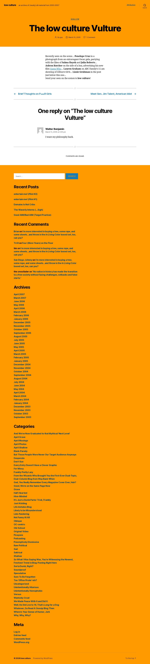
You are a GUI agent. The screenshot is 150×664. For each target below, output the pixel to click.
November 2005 (22, 326)
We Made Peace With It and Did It (31, 601)
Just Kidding (20, 503)
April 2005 (19, 350)
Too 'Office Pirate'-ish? (25, 580)
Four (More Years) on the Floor (37, 243)
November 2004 (22, 368)
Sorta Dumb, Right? (23, 566)
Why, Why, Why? (22, 615)
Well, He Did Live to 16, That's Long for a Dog (36, 605)
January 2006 (21, 319)
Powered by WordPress (43, 658)
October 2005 (21, 329)
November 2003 (22, 410)
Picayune (18, 535)
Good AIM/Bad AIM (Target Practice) (32, 215)
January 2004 (21, 403)
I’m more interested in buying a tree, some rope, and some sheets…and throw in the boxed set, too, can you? (45, 234)
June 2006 (19, 301)
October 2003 (21, 413)
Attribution (131, 5)
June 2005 (19, 343)
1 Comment (90, 37)
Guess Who (55, 69)
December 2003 (22, 406)
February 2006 (21, 315)
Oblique (18, 521)
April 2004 (19, 392)
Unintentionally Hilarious (26, 587)
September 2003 (22, 417)
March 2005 (20, 354)
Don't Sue (18, 461)
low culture (10, 5)
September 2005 (22, 333)
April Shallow (20, 447)
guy (61, 37)
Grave (17, 489)
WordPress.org (21, 642)
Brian (16, 231)
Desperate (19, 458)
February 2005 (21, 357)
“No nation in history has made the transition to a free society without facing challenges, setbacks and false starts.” (45, 274)
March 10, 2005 (75, 37)
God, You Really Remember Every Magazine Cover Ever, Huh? (45, 482)
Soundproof (20, 570)
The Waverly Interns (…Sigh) (28, 210)
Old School (19, 528)
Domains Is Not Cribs (24, 204)
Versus (17, 594)
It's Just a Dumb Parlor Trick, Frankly (32, 500)
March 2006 (20, 312)
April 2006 (19, 308)
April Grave (19, 437)
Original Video (21, 531)
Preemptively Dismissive (26, 542)
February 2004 (21, 399)
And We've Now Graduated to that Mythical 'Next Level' (42, 433)
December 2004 (22, 364)
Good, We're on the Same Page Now (32, 486)
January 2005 (21, 361)
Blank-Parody (20, 451)
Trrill (16, 243)
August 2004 (20, 378)
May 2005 (19, 347)
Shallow (75, 19)
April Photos (20, 444)
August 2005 (20, 336)
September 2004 (22, 375)
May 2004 (19, 389)
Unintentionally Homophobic (28, 591)
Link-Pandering (21, 514)
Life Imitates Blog (23, 507)
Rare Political (20, 545)
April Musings (21, 440)
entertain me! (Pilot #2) (25, 194)
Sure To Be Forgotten (24, 577)
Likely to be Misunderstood (28, 510)
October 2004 (21, 371)
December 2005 (22, 322)
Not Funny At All (22, 517)
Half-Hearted (20, 493)
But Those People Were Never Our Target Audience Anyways (45, 454)
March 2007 (20, 298)
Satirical (18, 552)
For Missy (19, 468)
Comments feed (22, 639)
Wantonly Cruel (21, 598)
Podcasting (19, 538)
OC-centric (19, 524)
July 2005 (19, 340)
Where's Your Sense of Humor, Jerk (32, 612)
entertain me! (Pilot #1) (25, 199)
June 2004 (19, 385)
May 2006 (19, 305)
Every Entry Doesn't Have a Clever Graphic (35, 465)
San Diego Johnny (23, 260)
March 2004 (20, 396)
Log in (17, 632)
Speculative (20, 573)
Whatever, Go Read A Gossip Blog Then (34, 608)
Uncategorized (21, 584)
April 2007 (19, 294)
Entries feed (20, 635)
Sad (16, 549)
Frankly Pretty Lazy (23, 472)
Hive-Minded (20, 496)
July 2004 (19, 382)
